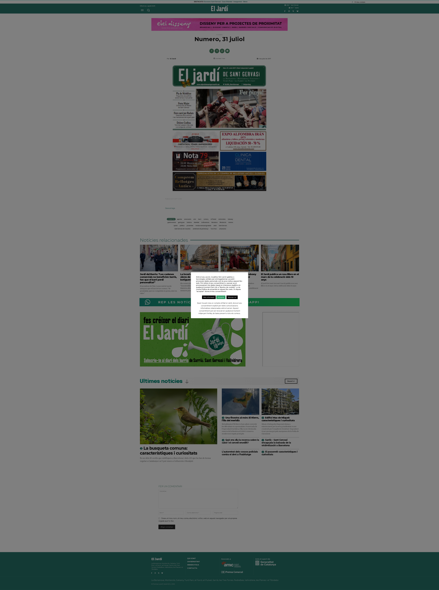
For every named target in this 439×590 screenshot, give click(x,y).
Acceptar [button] (221, 297)
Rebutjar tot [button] (232, 297)
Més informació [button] (208, 297)
